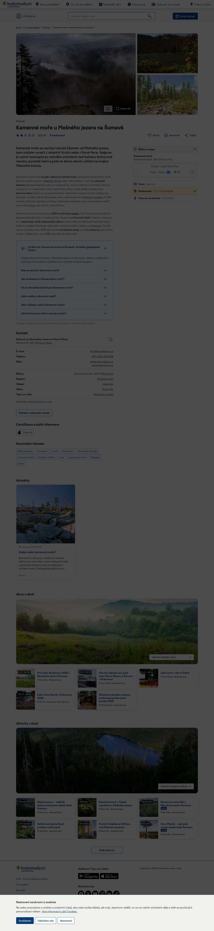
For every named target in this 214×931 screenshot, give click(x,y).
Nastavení (66, 920)
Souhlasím (25, 920)
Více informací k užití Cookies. (59, 911)
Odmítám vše (46, 920)
